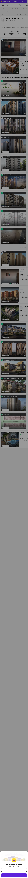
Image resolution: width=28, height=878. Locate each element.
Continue (14, 875)
